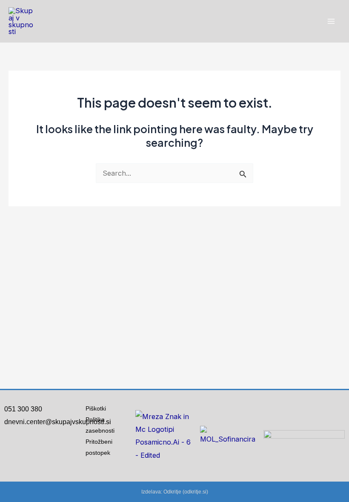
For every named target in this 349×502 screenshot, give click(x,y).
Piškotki (96, 408)
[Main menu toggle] (330, 21)
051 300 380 (23, 409)
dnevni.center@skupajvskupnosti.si (57, 421)
